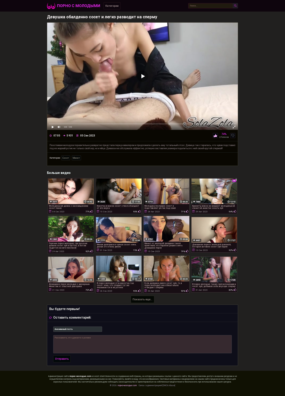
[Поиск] (235, 5)
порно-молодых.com (80, 376)
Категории (112, 5)
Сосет (65, 158)
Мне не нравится (232, 135)
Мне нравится (215, 135)
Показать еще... (142, 299)
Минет (76, 158)
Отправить (62, 358)
